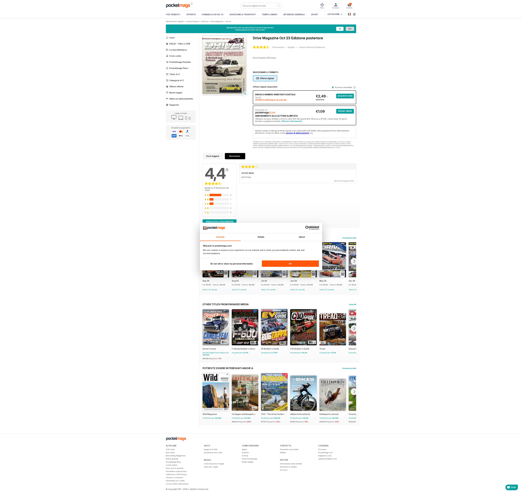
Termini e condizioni (174, 477)
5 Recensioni (278, 47)
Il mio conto (175, 56)
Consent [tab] (220, 237)
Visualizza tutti (349, 238)
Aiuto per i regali (211, 467)
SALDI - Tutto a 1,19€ (179, 43)
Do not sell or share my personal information (231, 264)
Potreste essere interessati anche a (228, 368)
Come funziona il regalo (214, 464)
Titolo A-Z (174, 74)
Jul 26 (264, 281)
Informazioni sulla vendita (291, 464)
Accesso (284, 470)
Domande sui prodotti (289, 449)
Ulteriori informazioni (292, 121)
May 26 (323, 281)
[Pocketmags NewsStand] (179, 5)
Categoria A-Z (176, 80)
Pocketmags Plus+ (179, 68)
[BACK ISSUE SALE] (216, 276)
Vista (205, 289)
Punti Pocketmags (249, 459)
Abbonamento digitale (175, 21)
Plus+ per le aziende (174, 468)
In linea (245, 456)
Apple (244, 449)
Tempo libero (269, 14)
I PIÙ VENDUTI (173, 14)
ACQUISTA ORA (345, 96)
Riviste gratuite (172, 459)
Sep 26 (206, 281)
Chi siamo (322, 449)
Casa (172, 37)
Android (245, 452)
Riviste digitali (247, 462)
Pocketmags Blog (173, 462)
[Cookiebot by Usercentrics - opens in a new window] (307, 228)
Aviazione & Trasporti (242, 14)
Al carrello (213, 289)
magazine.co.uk (324, 456)
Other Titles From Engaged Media (226, 304)
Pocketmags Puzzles (180, 62)
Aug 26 (235, 281)
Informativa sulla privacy (176, 471)
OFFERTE (191, 14)
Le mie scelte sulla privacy (177, 484)
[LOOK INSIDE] (224, 94)
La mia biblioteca (178, 50)
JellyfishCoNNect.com (327, 459)
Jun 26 (293, 281)
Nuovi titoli (170, 452)
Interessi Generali (294, 14)
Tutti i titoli (170, 449)
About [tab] (302, 237)
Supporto (174, 105)
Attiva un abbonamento (181, 98)
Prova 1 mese (345, 111)
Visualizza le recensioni (219, 221)
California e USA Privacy (176, 474)
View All (352, 304)
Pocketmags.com (325, 452)
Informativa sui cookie (175, 481)
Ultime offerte (176, 86)
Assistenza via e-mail (213, 452)
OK (290, 264)
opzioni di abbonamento (297, 133)
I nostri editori (171, 465)
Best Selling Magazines (175, 456)
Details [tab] (261, 237)
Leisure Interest (192, 21)
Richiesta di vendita (288, 467)
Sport (314, 14)
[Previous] (204, 328)
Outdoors (204, 21)
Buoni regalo (175, 92)
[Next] (354, 261)
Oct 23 (228, 21)
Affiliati (283, 452)
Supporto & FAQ (210, 449)
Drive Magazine (217, 21)
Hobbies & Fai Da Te (212, 14)
